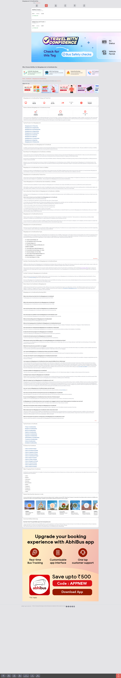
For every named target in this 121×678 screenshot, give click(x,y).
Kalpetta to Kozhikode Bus (30, 432)
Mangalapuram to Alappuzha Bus (32, 131)
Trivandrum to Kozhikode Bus (31, 439)
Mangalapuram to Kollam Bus (31, 134)
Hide (96, 420)
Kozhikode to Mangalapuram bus (70, 288)
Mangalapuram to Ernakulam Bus (32, 133)
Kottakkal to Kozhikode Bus (31, 442)
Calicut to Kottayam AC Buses (31, 454)
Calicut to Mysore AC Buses (31, 457)
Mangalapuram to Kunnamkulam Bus (32, 129)
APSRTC (27, 511)
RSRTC (84, 511)
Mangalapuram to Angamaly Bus (32, 127)
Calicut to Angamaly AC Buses (31, 452)
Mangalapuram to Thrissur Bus (31, 125)
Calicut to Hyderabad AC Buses (31, 455)
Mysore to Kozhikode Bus (30, 430)
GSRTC (72, 511)
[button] (36, 5)
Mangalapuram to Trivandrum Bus (32, 138)
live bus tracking (32, 277)
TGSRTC (39, 511)
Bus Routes (28, 78)
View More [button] (95, 258)
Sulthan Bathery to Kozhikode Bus (32, 437)
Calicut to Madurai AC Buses (31, 464)
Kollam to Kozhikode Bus (30, 441)
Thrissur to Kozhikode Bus (30, 426)
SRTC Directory (62, 498)
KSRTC (49, 511)
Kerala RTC (62, 511)
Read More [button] (59, 80)
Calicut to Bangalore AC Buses (31, 461)
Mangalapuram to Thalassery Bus (32, 141)
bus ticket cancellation (83, 366)
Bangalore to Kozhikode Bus (31, 428)
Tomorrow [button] (38, 2)
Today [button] (34, 2)
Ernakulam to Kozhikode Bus (31, 433)
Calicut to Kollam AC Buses (30, 448)
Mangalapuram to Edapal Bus (31, 140)
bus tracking (62, 389)
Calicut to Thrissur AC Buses (31, 459)
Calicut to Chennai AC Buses (31, 462)
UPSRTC (96, 511)
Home (23, 78)
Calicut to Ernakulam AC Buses (31, 450)
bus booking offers (84, 267)
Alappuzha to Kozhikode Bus (31, 435)
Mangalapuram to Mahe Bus (31, 136)
